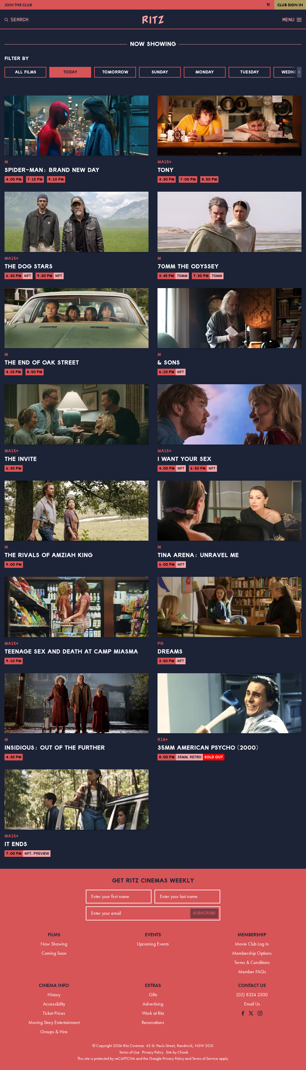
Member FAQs (252, 971)
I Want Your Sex (184, 459)
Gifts (153, 994)
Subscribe (204, 913)
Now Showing (54, 944)
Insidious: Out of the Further (54, 748)
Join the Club (18, 4)
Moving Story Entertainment (53, 1022)
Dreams (170, 652)
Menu (288, 19)
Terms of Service (205, 1058)
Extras (153, 985)
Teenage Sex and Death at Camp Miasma (71, 652)
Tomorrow (115, 72)
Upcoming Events (153, 944)
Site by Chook (177, 1052)
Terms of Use (129, 1052)
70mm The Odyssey (188, 267)
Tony (165, 170)
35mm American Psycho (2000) (207, 748)
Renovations (153, 1022)
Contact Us (252, 985)
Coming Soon (54, 953)
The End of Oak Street (41, 363)
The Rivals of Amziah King (48, 555)
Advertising (153, 1004)
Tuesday (249, 72)
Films (54, 934)
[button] (299, 72)
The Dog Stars (28, 267)
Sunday (160, 72)
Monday (204, 72)
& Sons (168, 363)
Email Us (252, 1004)
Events (153, 934)
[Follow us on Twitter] (251, 1014)
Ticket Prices (54, 1013)
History (54, 994)
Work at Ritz (153, 1013)
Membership (252, 934)
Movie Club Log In (252, 944)
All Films (25, 72)
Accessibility (54, 1004)
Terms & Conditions (252, 962)
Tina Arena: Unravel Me (198, 555)
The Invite (20, 459)
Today (70, 72)
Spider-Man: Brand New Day (52, 170)
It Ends (15, 844)
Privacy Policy (152, 1052)
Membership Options (252, 953)
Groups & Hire (54, 1032)
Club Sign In (290, 4)
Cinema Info (54, 985)
